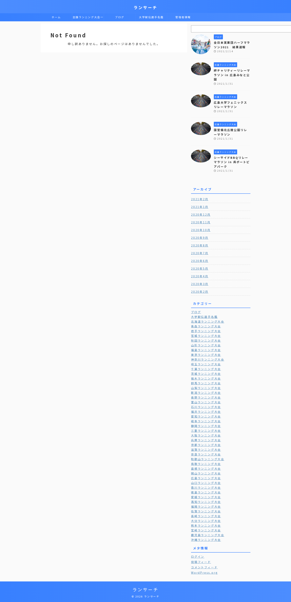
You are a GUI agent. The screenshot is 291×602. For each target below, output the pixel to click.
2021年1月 (199, 207)
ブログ (119, 17)
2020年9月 (199, 238)
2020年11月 (200, 222)
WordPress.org (204, 573)
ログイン (197, 557)
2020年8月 (199, 245)
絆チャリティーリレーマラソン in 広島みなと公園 (232, 74)
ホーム (56, 17)
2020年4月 (199, 276)
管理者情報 (183, 17)
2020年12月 (200, 214)
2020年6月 (199, 261)
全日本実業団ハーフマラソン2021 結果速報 (232, 44)
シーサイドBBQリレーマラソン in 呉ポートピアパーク (232, 161)
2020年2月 (199, 292)
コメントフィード (204, 567)
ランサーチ (145, 7)
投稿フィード (201, 562)
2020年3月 (199, 284)
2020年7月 (199, 253)
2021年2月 (199, 199)
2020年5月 (199, 268)
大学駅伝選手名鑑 (151, 17)
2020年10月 (200, 230)
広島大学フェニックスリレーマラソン (230, 104)
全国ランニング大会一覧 (88, 18)
